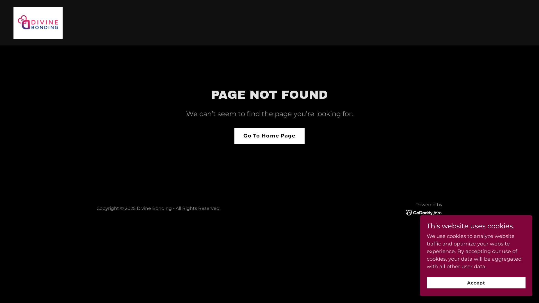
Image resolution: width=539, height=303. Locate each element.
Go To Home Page (269, 136)
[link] (38, 22)
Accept (476, 283)
